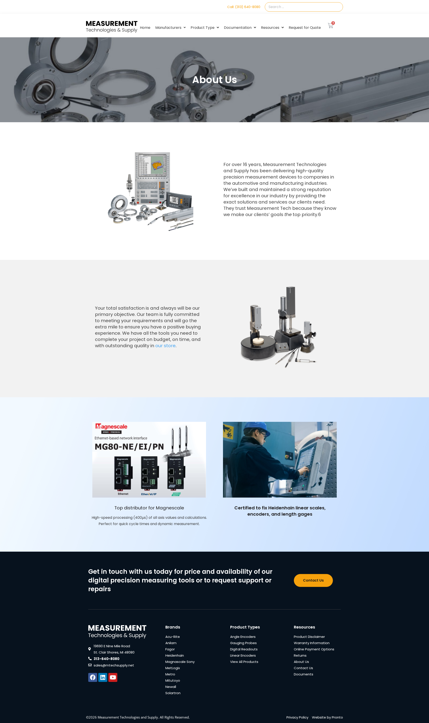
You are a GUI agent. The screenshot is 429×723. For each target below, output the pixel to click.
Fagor (170, 649)
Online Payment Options (314, 649)
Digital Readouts (244, 649)
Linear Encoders (243, 655)
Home (145, 27)
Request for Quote (305, 27)
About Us (301, 661)
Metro (170, 674)
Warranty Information (312, 643)
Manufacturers (168, 27)
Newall (170, 686)
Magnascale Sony (180, 661)
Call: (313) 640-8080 (243, 6)
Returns (300, 655)
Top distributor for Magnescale (149, 508)
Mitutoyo (172, 680)
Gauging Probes (243, 643)
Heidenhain (174, 655)
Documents (303, 674)
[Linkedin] (102, 677)
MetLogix (172, 668)
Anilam (171, 643)
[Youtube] (112, 677)
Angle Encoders (243, 636)
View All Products (244, 661)
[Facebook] (92, 677)
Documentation (238, 27)
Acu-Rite (172, 636)
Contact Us (303, 668)
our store (165, 346)
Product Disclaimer (309, 636)
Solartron (173, 693)
